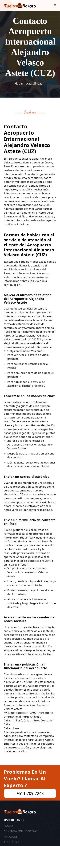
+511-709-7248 (30, 793)
